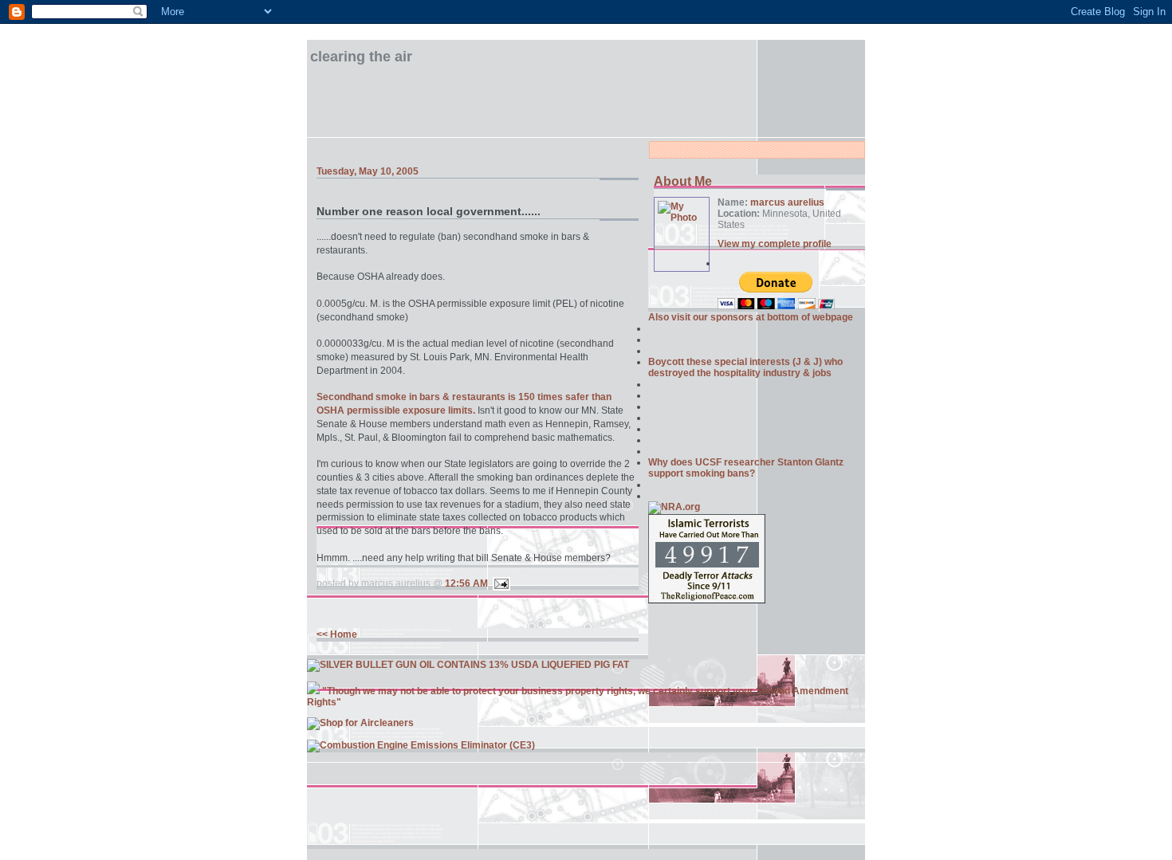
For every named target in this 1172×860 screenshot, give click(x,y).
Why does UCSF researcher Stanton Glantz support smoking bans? (746, 468)
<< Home (337, 634)
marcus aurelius (787, 202)
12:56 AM (466, 583)
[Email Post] (499, 583)
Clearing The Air (361, 57)
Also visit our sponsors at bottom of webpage (750, 317)
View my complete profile (775, 243)
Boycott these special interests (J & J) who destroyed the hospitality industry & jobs (745, 367)
